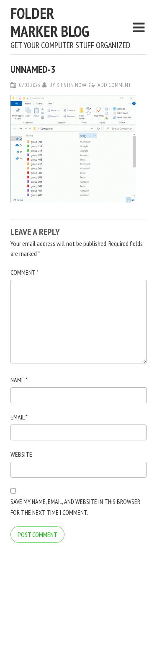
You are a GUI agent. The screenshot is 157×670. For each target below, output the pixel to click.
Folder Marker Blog (49, 22)
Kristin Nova (72, 85)
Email (19, 417)
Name (19, 380)
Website (21, 454)
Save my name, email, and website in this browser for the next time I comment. (75, 507)
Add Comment (114, 85)
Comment (24, 272)
